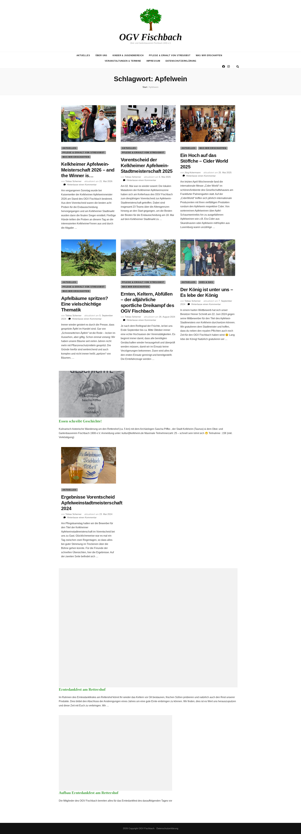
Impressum (153, 61)
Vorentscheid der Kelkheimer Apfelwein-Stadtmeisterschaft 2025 (147, 165)
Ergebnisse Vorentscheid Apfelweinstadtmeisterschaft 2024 (91, 502)
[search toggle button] (237, 66)
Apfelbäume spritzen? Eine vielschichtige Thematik (84, 304)
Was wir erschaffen (209, 55)
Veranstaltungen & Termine (123, 61)
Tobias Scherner (73, 181)
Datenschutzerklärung (181, 61)
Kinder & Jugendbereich (128, 55)
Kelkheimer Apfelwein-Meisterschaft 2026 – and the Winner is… (87, 170)
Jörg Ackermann (193, 172)
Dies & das (206, 282)
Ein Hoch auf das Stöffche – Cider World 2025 (204, 161)
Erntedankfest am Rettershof (82, 689)
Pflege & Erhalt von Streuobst (169, 55)
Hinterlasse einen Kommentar (82, 184)
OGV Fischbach (150, 37)
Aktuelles (83, 55)
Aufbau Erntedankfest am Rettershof (88, 793)
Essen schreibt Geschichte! (80, 421)
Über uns (101, 55)
